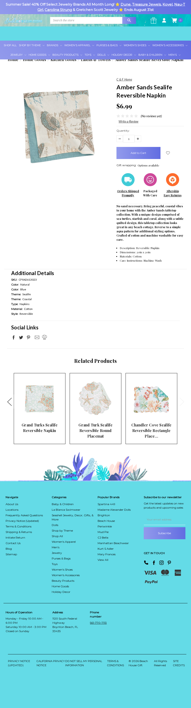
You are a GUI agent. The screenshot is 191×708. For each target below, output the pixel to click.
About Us (12, 504)
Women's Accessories (168, 45)
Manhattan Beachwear (113, 543)
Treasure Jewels (146, 4)
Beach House (106, 521)
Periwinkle (105, 526)
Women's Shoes (135, 45)
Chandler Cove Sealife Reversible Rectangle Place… (151, 430)
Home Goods (38, 54)
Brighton (104, 515)
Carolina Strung (58, 9)
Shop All (10, 45)
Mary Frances (107, 554)
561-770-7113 (98, 622)
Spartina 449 (106, 504)
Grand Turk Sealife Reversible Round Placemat (95, 430)
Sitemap (11, 554)
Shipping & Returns (19, 532)
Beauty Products (65, 54)
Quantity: (123, 130)
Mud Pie (103, 532)
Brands (53, 45)
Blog (9, 548)
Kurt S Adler (106, 548)
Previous (9, 401)
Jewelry (16, 54)
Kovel (168, 4)
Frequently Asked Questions (24, 515)
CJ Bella (103, 537)
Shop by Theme (62, 530)
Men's (172, 54)
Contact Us (13, 543)
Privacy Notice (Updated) (22, 521)
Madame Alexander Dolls (114, 509)
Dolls (101, 54)
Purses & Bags (107, 45)
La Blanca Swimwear (66, 509)
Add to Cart (32, 411)
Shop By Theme (30, 45)
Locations (12, 509)
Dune (126, 4)
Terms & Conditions (18, 526)
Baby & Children (150, 54)
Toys (88, 54)
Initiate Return (15, 537)
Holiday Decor (122, 54)
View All (103, 560)
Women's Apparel (77, 45)
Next (181, 401)
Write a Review (128, 121)
